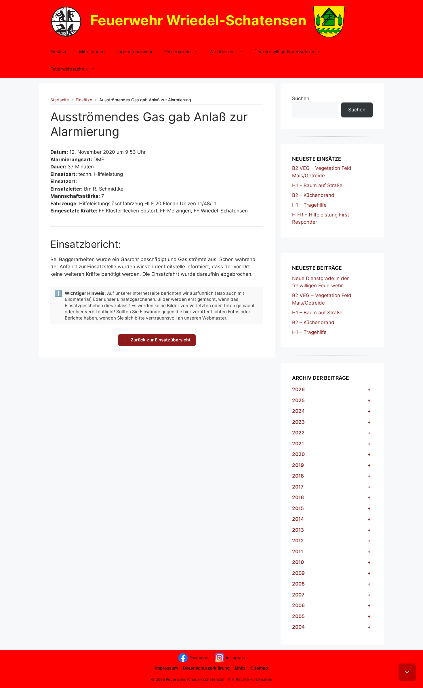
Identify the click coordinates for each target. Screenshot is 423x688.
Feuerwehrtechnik (69, 69)
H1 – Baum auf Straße (317, 185)
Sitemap (259, 668)
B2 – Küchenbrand (313, 195)
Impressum (166, 668)
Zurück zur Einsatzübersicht (156, 340)
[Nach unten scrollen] (407, 672)
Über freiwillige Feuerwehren (284, 51)
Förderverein (177, 51)
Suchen (300, 98)
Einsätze (59, 51)
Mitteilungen (92, 51)
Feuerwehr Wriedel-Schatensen (198, 20)
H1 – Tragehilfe (309, 205)
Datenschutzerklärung (206, 668)
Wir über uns (222, 51)
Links (240, 668)
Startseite (59, 99)
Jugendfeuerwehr (134, 51)
